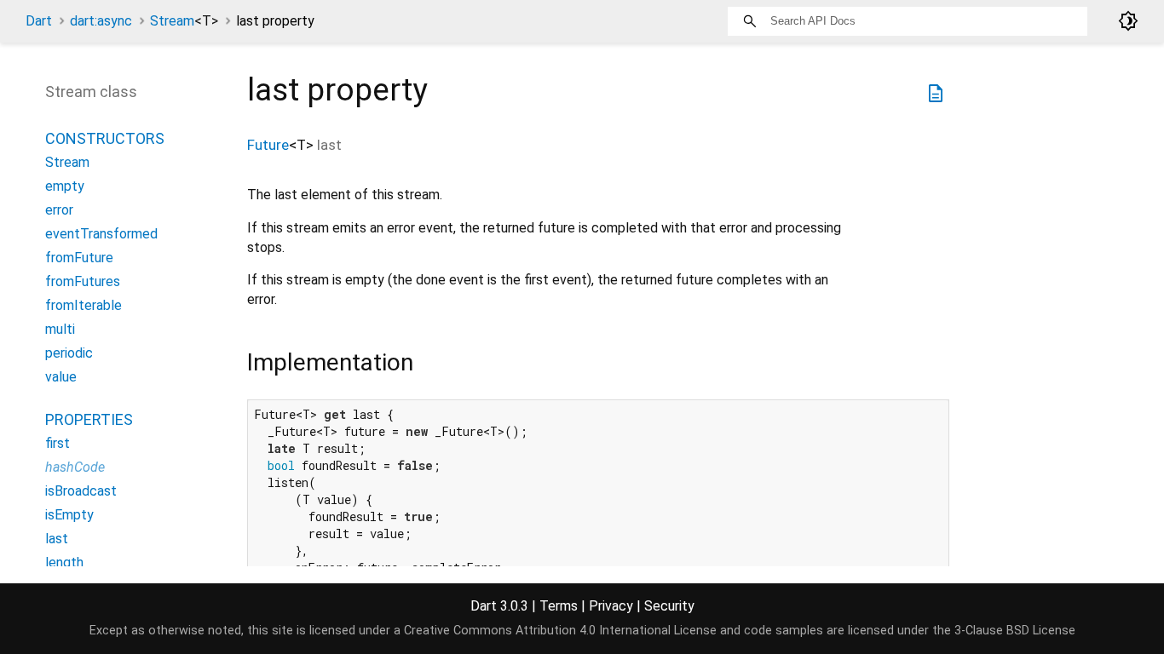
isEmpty (69, 515)
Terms (558, 606)
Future (268, 144)
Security (669, 606)
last (56, 539)
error (59, 210)
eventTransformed (101, 234)
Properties (89, 419)
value (61, 377)
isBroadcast (81, 491)
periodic (69, 353)
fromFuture (79, 258)
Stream (184, 21)
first (57, 443)
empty (64, 186)
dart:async (101, 21)
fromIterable (83, 305)
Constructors (104, 138)
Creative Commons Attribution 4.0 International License (560, 630)
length (64, 562)
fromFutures (82, 281)
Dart (39, 21)
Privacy (611, 606)
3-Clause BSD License (1014, 630)
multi (60, 329)
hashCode (75, 467)
